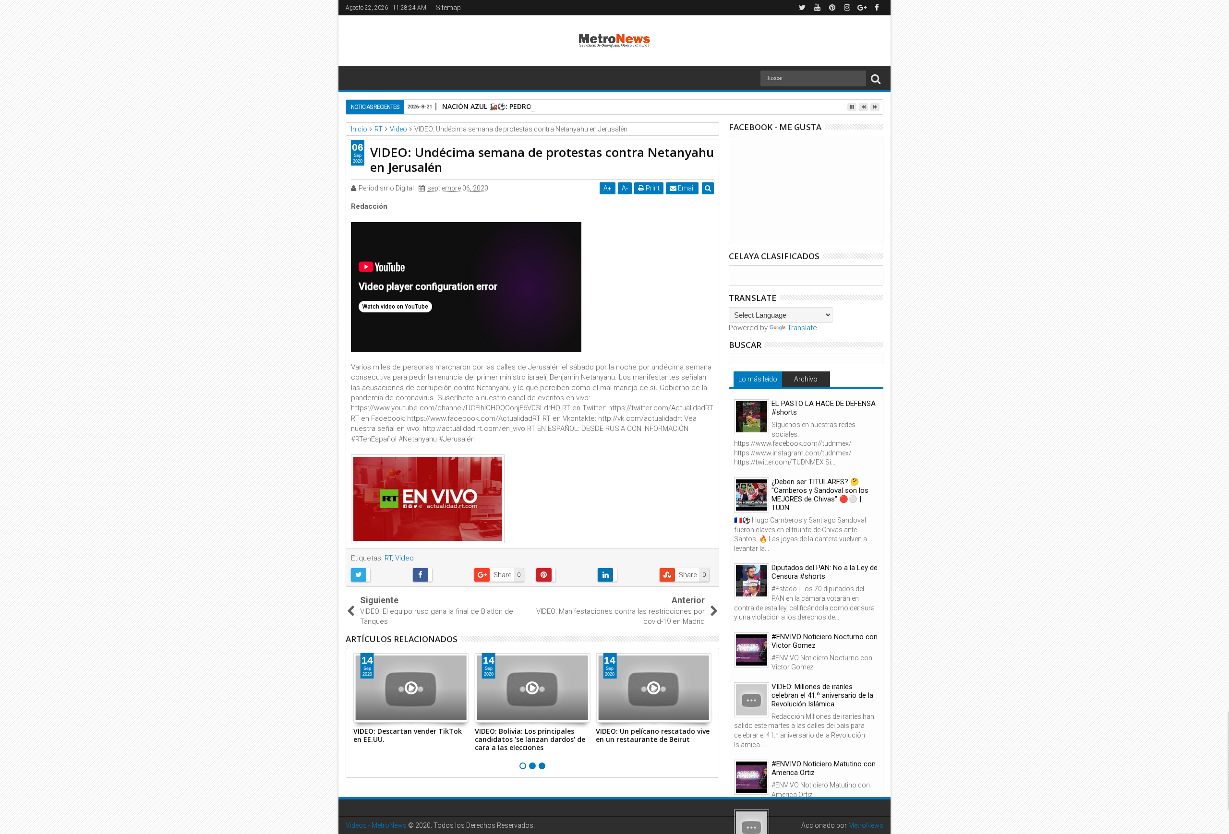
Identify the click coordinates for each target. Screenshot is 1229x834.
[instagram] (847, 7)
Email (685, 188)
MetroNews (865, 825)
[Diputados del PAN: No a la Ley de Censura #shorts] (751, 580)
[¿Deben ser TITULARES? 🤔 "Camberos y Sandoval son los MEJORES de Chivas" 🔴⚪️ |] (751, 495)
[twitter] (802, 7)
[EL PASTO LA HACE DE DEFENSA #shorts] (751, 416)
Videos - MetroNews (376, 825)
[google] (861, 7)
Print (652, 188)
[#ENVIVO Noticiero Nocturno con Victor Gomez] (751, 650)
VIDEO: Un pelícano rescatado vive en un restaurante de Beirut (653, 735)
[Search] (875, 78)
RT (388, 558)
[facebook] (876, 7)
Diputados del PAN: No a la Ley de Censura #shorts (824, 572)
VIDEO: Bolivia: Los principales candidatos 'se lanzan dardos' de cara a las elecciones (530, 739)
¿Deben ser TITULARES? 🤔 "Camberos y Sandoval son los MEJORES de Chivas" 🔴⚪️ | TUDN (819, 494)
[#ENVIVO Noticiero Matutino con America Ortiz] (751, 777)
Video (404, 558)
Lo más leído (757, 379)
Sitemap (448, 8)
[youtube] (817, 7)
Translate (802, 327)
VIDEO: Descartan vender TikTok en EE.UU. (407, 735)
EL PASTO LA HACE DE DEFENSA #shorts (823, 408)
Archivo (806, 379)
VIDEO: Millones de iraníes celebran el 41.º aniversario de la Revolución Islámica (822, 695)
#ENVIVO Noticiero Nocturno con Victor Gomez (824, 641)
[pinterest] (832, 7)
